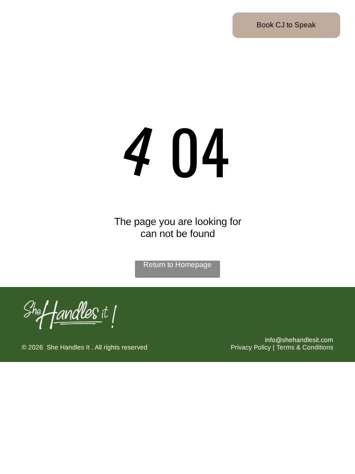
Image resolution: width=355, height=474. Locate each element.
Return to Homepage (177, 264)
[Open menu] (24, 25)
